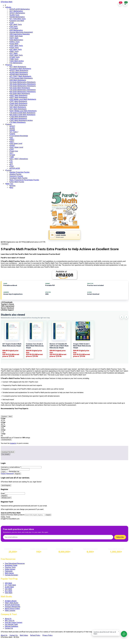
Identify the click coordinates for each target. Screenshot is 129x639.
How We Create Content (13, 622)
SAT (11, 163)
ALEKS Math (9, 587)
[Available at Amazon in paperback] (64, 275)
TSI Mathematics (16, 63)
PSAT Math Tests (16, 46)
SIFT (11, 153)
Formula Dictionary (11, 575)
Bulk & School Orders (12, 609)
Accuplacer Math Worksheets (20, 69)
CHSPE (12, 134)
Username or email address (11, 467)
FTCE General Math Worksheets (21, 78)
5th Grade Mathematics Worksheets (23, 86)
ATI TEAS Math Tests (18, 19)
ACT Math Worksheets (18, 67)
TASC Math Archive (17, 61)
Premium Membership (12, 607)
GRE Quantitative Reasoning (20, 34)
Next (10, 416)
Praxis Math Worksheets (18, 103)
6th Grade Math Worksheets (20, 88)
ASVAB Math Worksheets (19, 74)
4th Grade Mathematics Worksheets (23, 84)
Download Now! (6, 439)
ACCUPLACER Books (12, 605)
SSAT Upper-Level (16, 147)
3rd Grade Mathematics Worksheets (23, 82)
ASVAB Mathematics (17, 17)
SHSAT (12, 145)
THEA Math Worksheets (18, 117)
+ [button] (5, 7)
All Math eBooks (11, 601)
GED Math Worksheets (18, 80)
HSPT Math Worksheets (18, 97)
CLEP (12, 23)
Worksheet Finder (11, 565)
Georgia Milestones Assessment (21, 32)
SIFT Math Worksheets (18, 109)
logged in (13, 443)
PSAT (12, 166)
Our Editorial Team (11, 624)
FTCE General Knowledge (19, 136)
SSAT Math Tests (16, 55)
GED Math (8, 583)
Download (5, 244)
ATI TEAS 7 (14, 132)
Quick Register (6, 485)
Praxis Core (14, 151)
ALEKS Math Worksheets (19, 72)
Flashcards (8, 571)
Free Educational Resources (15, 563)
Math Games (9, 573)
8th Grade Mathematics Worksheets (23, 92)
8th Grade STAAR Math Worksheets (22, 115)
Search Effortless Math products (12, 515)
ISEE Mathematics (16, 40)
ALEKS (12, 128)
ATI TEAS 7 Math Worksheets (20, 76)
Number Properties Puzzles (19, 172)
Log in (3, 471)
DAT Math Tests (16, 24)
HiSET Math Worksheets (18, 95)
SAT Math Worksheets (18, 107)
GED (11, 138)
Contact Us (9, 628)
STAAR (12, 155)
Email (3, 493)
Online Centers (10, 569)
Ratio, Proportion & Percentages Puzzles (24, 180)
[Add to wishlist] (76, 193)
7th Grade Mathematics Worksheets (23, 90)
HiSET (12, 140)
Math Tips (9, 184)
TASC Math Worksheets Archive (21, 120)
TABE (12, 157)
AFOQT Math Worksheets (19, 70)
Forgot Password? (7, 474)
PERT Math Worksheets (18, 101)
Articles (12, 186)
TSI (11, 161)
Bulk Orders (24, 635)
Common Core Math (17, 21)
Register (17, 473)
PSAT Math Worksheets (18, 105)
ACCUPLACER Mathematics (20, 9)
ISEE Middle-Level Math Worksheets (23, 99)
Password (5, 469)
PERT (12, 149)
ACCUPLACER (15, 168)
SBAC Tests (14, 51)
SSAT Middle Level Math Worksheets (23, 111)
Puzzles (8, 170)
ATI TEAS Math (10, 585)
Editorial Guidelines (11, 626)
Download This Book (8, 452)
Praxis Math (14, 44)
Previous (4, 416)
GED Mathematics (16, 30)
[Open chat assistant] (124, 634)
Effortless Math (6, 2)
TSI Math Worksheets (18, 122)
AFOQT (12, 126)
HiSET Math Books (11, 603)
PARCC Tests (15, 42)
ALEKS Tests (14, 15)
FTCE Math (14, 28)
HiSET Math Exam (16, 36)
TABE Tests (14, 59)
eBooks (8, 7)
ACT (11, 164)
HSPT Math (14, 38)
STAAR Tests (15, 57)
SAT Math (8, 589)
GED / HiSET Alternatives (19, 159)
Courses (9, 124)
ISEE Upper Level (16, 143)
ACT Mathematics (16, 11)
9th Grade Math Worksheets (20, 94)
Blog (11, 187)
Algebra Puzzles (15, 174)
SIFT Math (14, 53)
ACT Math (8, 591)
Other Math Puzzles (17, 182)
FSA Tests (13, 26)
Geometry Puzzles (16, 176)
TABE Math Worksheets (18, 118)
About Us (8, 619)
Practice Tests (10, 567)
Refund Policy (35, 635)
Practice (9, 65)
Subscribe (120, 537)
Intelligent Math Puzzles (18, 178)
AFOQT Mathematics (17, 13)
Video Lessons (10, 610)
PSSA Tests (14, 47)
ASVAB (12, 130)
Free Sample (5, 454)
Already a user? (6, 497)
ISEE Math (8, 593)
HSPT (12, 141)
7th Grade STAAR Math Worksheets (22, 113)
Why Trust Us (9, 621)
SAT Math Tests (16, 49)
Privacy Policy (47, 635)
